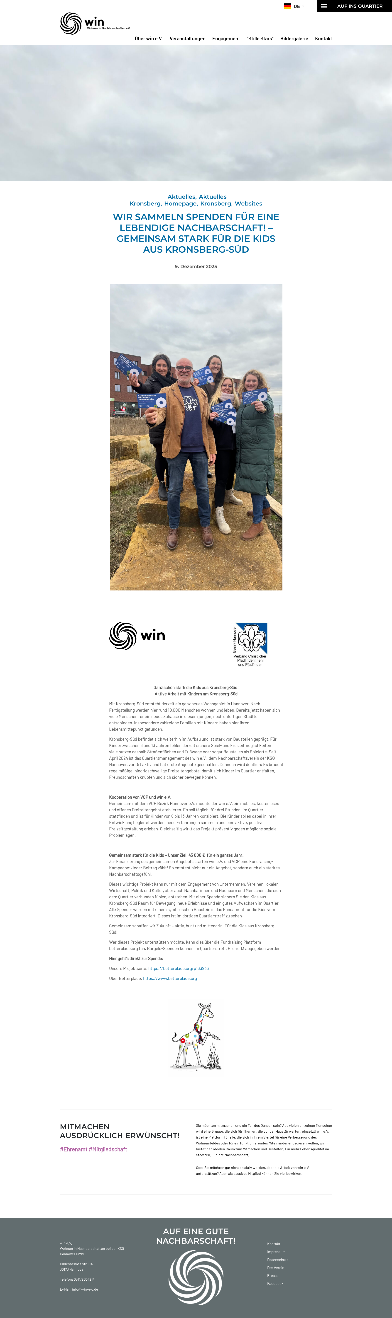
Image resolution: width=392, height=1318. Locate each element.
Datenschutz (277, 1259)
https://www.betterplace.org (170, 978)
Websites (248, 203)
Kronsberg (215, 203)
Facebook (275, 1283)
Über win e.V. (149, 38)
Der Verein (275, 1267)
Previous (103, 437)
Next (289, 437)
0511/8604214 (84, 1279)
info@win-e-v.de (85, 1289)
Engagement (226, 38)
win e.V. (66, 1243)
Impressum (276, 1251)
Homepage (180, 203)
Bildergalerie (294, 38)
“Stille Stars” (260, 38)
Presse (273, 1275)
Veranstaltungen (188, 38)
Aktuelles (181, 196)
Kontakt (323, 38)
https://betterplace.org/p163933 (178, 968)
